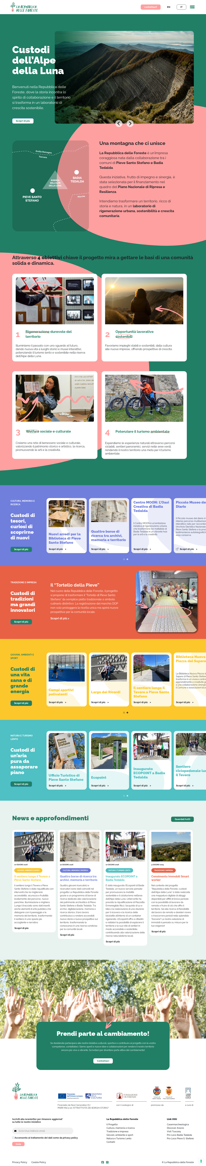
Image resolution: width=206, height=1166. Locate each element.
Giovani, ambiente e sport (120, 1135)
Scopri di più (23, 120)
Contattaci (103, 1060)
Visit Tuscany (174, 1131)
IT (181, 7)
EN (168, 7)
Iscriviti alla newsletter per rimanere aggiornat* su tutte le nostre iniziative (37, 1120)
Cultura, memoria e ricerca (121, 1128)
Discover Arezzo (175, 1128)
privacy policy (70, 1137)
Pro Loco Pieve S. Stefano (180, 1138)
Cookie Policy (38, 1162)
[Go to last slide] (118, 123)
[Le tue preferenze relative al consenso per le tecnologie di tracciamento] (201, 1161)
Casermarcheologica (178, 1124)
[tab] (121, 120)
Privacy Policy (19, 1162)
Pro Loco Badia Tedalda (179, 1135)
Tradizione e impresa (117, 1131)
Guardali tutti (182, 819)
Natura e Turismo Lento (119, 1138)
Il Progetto (112, 1124)
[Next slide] (130, 123)
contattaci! (150, 7)
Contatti (111, 1142)
